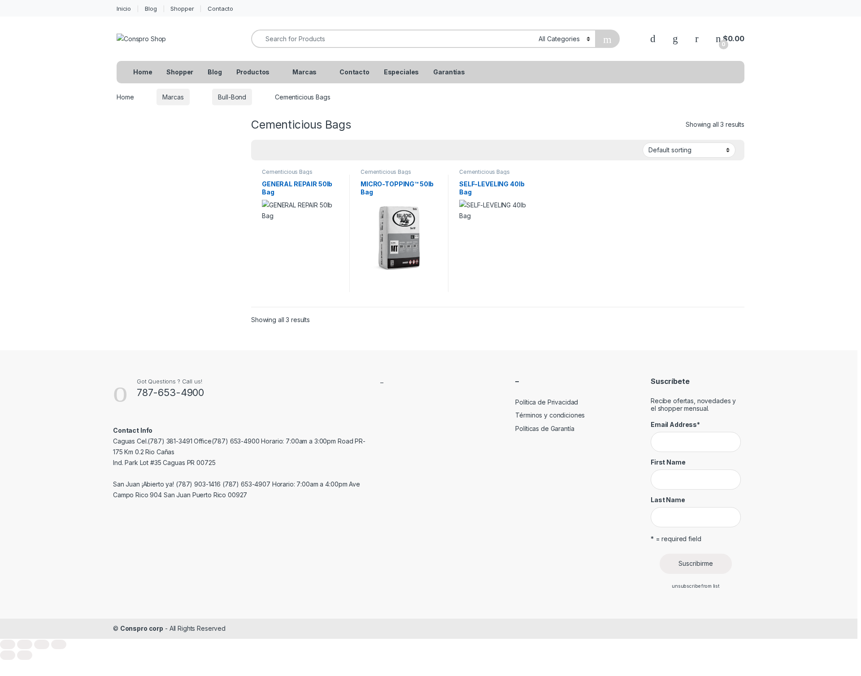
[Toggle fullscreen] (24, 644)
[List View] (289, 150)
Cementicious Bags (287, 171)
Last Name (668, 500)
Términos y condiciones (550, 415)
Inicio (124, 8)
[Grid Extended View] (276, 150)
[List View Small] (302, 150)
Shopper (182, 8)
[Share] (41, 644)
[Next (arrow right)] (24, 655)
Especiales (401, 72)
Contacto (220, 8)
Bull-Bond (232, 97)
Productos (253, 72)
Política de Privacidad (546, 402)
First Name (668, 462)
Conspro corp (141, 628)
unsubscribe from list (696, 586)
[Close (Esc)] (58, 644)
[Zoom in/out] (7, 644)
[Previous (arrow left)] (7, 655)
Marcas (304, 72)
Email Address (675, 424)
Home (142, 72)
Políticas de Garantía (544, 428)
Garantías (449, 72)
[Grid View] (263, 150)
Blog (151, 8)
